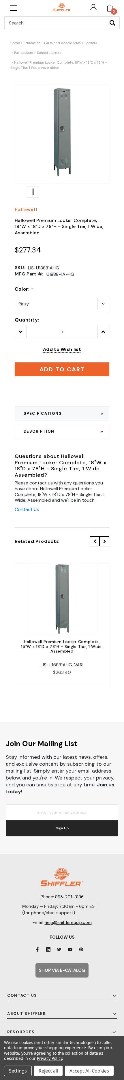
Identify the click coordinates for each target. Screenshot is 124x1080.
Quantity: (27, 320)
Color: (24, 289)
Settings (18, 1071)
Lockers (90, 43)
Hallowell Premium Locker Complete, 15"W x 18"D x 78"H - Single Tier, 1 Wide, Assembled (62, 646)
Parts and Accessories (62, 43)
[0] (110, 8)
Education (32, 43)
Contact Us (27, 509)
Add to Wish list (62, 349)
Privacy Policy (49, 1058)
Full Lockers (23, 52)
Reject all (48, 1071)
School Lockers (49, 52)
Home (15, 43)
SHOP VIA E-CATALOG (62, 970)
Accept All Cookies (89, 1071)
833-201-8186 (69, 897)
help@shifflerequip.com (68, 922)
